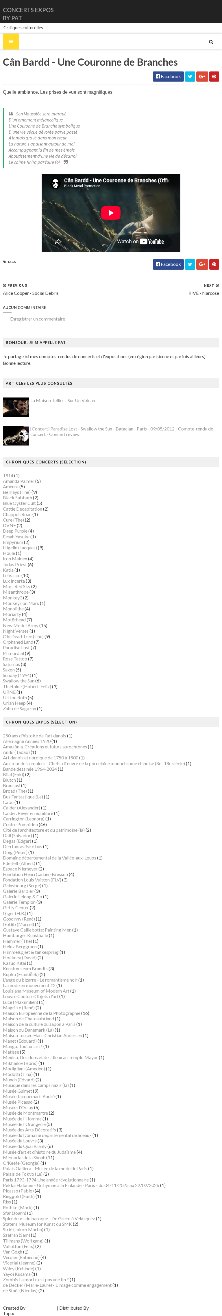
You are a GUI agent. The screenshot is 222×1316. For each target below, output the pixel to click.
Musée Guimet (17, 1091)
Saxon (9, 669)
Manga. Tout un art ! (22, 1046)
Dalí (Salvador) (17, 835)
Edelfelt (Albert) (19, 863)
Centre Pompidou (20, 824)
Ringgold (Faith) (19, 1196)
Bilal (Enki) (13, 774)
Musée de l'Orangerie (24, 1124)
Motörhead (14, 619)
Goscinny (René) (19, 918)
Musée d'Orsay (18, 1107)
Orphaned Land (18, 642)
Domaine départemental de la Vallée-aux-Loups (49, 857)
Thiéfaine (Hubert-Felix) (27, 686)
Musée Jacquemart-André (29, 1096)
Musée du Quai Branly (25, 1146)
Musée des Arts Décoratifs (29, 1129)
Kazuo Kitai (14, 963)
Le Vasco (12, 575)
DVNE (9, 525)
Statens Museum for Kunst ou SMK (37, 1224)
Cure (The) (13, 519)
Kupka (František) (21, 974)
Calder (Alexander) (21, 807)
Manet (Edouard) (20, 1040)
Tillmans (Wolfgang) (23, 1240)
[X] (213, 11)
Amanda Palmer (18, 481)
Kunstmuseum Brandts (25, 968)
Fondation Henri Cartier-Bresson (35, 874)
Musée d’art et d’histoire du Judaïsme (39, 1152)
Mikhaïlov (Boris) (20, 1063)
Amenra (10, 486)
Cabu (8, 802)
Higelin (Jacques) (20, 547)
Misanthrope (16, 591)
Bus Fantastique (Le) (23, 796)
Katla (8, 570)
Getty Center (16, 907)
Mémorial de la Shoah (24, 1157)
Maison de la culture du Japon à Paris (39, 1024)
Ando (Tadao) (16, 752)
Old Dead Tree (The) (23, 636)
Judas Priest (15, 564)
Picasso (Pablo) (18, 1190)
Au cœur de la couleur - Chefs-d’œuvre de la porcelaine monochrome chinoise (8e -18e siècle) (94, 763)
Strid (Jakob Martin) (23, 1229)
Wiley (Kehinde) (18, 1268)
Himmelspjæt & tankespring (31, 952)
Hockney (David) (20, 957)
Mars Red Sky (16, 586)
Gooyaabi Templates (110, 1308)
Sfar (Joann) (14, 1213)
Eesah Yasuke (16, 536)
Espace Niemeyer (20, 868)
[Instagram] (218, 11)
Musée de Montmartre (25, 1113)
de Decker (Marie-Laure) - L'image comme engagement (57, 1285)
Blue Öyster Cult (19, 503)
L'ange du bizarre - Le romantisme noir (40, 979)
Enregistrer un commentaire (37, 318)
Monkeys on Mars (21, 603)
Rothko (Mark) (18, 1207)
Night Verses (16, 631)
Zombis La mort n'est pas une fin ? (36, 1279)
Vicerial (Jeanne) (19, 1262)
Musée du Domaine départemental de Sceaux (47, 1135)
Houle (9, 553)
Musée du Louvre (20, 1140)
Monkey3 (12, 597)
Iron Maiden (15, 558)
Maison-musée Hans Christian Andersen (42, 1035)
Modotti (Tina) (18, 1074)
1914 (8, 475)
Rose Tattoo (15, 658)
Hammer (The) (17, 941)
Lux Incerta (14, 581)
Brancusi (11, 785)
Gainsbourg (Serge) (22, 885)
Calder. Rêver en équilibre (28, 813)
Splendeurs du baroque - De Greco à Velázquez (49, 1218)
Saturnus (11, 664)
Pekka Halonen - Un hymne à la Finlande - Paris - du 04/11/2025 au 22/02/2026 (81, 1185)
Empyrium (13, 542)
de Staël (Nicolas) (20, 1290)
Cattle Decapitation (22, 508)
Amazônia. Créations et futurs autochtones (45, 746)
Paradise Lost (16, 647)
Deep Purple (15, 530)
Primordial (13, 653)
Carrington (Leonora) (24, 818)
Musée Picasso (18, 1102)
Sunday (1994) (17, 675)
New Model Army (20, 625)
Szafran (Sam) (16, 1235)
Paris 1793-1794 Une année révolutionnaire (46, 1179)
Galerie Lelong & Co (22, 896)
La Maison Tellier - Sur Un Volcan (62, 400)
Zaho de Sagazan (19, 708)
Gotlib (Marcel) (18, 924)
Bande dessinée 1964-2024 (30, 769)
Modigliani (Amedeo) (24, 1068)
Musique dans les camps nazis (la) (36, 1085)
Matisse (11, 1051)
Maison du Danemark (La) (28, 1029)
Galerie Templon (19, 902)
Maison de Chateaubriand (28, 1018)
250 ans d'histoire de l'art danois (34, 735)
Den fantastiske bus (22, 846)
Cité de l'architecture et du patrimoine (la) (44, 830)
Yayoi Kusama (17, 1274)
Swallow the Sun (18, 680)
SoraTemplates (41, 1308)
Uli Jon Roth (15, 697)
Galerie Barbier (18, 891)
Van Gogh (12, 1251)
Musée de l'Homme (22, 1118)
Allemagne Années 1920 (27, 741)
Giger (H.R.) (14, 913)
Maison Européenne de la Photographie (41, 1013)
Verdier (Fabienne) (21, 1257)
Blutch (9, 780)
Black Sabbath (17, 497)
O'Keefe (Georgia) (21, 1163)
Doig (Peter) (15, 852)
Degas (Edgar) (17, 841)
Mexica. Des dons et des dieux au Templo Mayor (50, 1057)
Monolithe (13, 608)
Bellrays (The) (17, 492)
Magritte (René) (19, 1007)
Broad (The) (15, 791)
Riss (7, 1201)
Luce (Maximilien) (20, 1002)
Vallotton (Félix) (18, 1246)
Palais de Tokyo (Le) (22, 1174)
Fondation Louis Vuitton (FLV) (32, 879)
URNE (9, 692)
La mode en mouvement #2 (29, 985)
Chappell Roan (17, 514)
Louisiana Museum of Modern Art (36, 990)
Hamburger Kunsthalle (25, 935)
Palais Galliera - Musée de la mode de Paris (45, 1168)
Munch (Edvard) (19, 1079)
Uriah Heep (14, 703)
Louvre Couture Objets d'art (30, 996)
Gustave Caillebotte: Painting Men (37, 929)
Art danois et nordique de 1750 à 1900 (40, 757)
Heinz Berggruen (20, 946)
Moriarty (12, 614)
